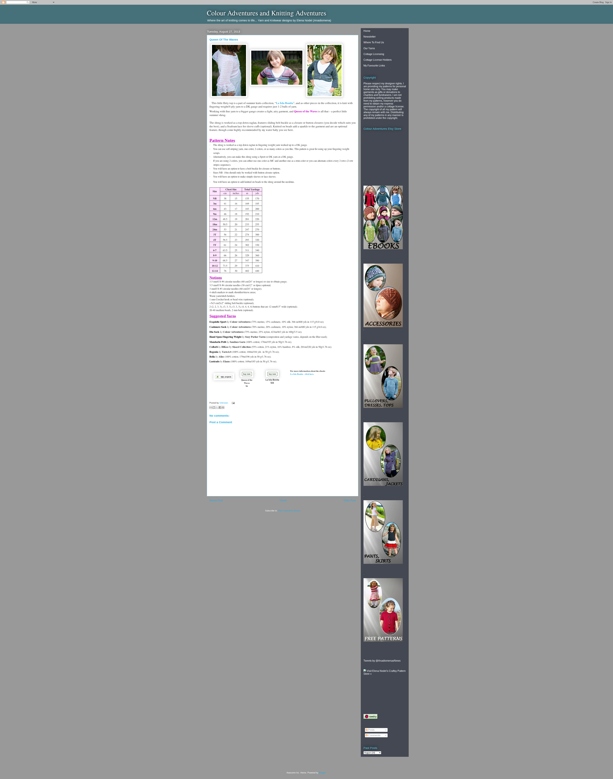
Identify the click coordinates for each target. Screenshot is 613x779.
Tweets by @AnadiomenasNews (382, 660)
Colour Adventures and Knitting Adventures (266, 12)
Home (283, 500)
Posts (371, 730)
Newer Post (216, 500)
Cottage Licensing (373, 54)
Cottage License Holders (377, 59)
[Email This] (210, 407)
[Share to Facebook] (220, 407)
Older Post (350, 500)
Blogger (322, 772)
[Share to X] (217, 407)
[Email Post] (233, 403)
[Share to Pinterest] (223, 407)
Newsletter (369, 36)
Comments (373, 735)
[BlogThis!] (214, 407)
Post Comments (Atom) (289, 510)
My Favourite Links (374, 65)
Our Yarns (369, 48)
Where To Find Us (373, 42)
